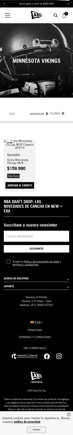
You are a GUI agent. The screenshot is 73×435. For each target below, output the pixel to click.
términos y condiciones (25, 264)
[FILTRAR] (58, 113)
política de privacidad (27, 422)
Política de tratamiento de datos (41, 261)
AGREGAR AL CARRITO (19, 185)
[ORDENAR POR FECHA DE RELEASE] (39, 113)
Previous (4, 3)
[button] (13, 176)
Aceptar (36, 429)
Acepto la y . (37, 263)
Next (68, 3)
